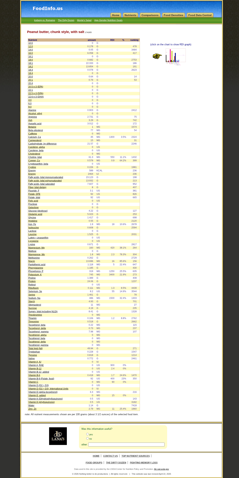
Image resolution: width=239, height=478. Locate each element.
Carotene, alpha (36, 147)
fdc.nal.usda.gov (161, 469)
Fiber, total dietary (37, 187)
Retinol (32, 284)
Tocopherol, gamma (38, 331)
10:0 (30, 43)
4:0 (30, 100)
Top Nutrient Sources (136, 456)
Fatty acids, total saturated (41, 184)
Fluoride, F (33, 190)
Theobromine (35, 315)
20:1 (30, 80)
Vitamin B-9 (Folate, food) (41, 378)
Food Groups (94, 462)
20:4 (30, 83)
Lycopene (33, 241)
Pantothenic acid (36, 264)
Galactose (33, 207)
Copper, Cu (34, 160)
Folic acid (33, 200)
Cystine (32, 167)
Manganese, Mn (36, 254)
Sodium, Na (34, 298)
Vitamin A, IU (34, 362)
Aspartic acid (34, 123)
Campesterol (34, 140)
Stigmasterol (34, 305)
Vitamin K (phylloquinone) (41, 402)
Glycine (32, 217)
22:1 (30, 90)
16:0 (30, 53)
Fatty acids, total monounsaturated (45, 177)
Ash (30, 120)
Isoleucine (33, 227)
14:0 (30, 49)
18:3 (30, 70)
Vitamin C (33, 382)
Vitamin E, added (37, 395)
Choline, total (35, 157)
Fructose (32, 204)
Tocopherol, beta (36, 325)
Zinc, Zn (32, 409)
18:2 (30, 66)
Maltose (32, 251)
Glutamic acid (35, 214)
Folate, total (34, 197)
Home (96, 456)
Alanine (32, 110)
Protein (32, 281)
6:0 (30, 103)
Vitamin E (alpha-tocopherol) (43, 392)
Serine (31, 294)
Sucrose (32, 308)
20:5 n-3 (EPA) (35, 86)
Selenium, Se (35, 291)
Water (31, 405)
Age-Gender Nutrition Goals (108, 20)
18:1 (30, 63)
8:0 (30, 107)
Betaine (32, 127)
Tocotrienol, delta (37, 341)
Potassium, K (35, 274)
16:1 (30, 56)
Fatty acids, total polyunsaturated (45, 180)
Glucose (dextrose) (38, 211)
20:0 (30, 76)
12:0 (30, 46)
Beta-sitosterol (35, 130)
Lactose (32, 231)
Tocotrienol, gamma (38, 345)
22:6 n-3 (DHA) (36, 96)
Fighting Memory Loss (144, 462)
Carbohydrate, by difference (42, 143)
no (90, 439)
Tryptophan (34, 351)
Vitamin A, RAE (36, 365)
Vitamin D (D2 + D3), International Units (48, 388)
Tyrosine (32, 355)
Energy (32, 170)
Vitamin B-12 (34, 368)
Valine (31, 358)
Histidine (32, 221)
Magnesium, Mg (36, 247)
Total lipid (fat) (35, 348)
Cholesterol (34, 153)
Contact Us (110, 456)
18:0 (30, 60)
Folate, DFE (34, 194)
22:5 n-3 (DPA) (35, 93)
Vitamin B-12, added (38, 372)
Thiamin (32, 318)
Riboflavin (33, 288)
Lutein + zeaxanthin (38, 237)
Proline (32, 278)
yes (91, 434)
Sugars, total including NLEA (43, 311)
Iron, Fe (32, 224)
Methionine (34, 258)
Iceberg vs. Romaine (44, 20)
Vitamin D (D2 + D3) (38, 385)
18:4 (30, 73)
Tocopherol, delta (37, 328)
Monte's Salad (84, 20)
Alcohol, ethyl (35, 113)
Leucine (32, 234)
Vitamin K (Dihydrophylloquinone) (45, 398)
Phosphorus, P (35, 271)
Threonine (33, 321)
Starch (31, 301)
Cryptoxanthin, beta (38, 164)
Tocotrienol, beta (36, 338)
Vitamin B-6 (34, 375)
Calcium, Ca (34, 137)
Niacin (31, 261)
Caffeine (32, 133)
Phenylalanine (35, 268)
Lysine (31, 244)
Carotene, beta (36, 150)
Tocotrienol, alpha (37, 335)
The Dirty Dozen (66, 20)
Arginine (32, 117)
